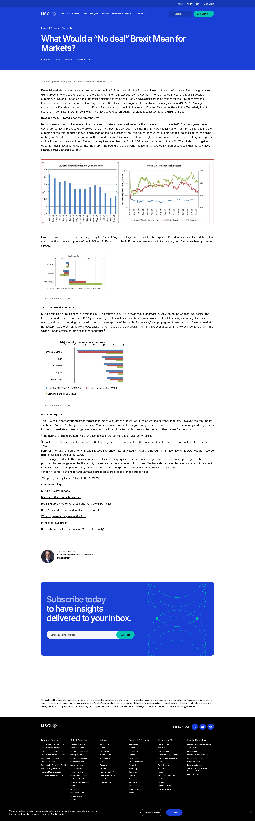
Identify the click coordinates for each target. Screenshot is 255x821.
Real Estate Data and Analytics (53, 755)
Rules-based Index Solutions (52, 744)
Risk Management (77, 748)
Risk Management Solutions (52, 775)
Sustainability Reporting (79, 782)
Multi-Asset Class (77, 793)
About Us (161, 748)
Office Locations (164, 786)
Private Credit (134, 765)
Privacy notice (192, 751)
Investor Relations (165, 789)
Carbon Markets (76, 769)
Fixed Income (75, 789)
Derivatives (133, 751)
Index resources (106, 782)
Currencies (133, 748)
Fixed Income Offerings (50, 748)
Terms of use (192, 748)
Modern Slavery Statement (197, 755)
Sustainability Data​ (77, 779)
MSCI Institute (163, 779)
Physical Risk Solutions (79, 775)
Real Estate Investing (78, 758)
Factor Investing (76, 765)
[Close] (251, 812)
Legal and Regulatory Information (200, 744)
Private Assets (76, 796)
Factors (102, 748)
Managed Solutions (78, 755)
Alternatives (133, 744)
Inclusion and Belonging (167, 758)
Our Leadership (164, 751)
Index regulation (193, 762)
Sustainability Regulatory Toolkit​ (53, 765)
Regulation (133, 782)
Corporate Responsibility (168, 755)
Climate (103, 762)
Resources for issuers (196, 765)
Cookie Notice (58, 814)
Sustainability (105, 758)
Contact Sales (204, 13)
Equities (73, 786)
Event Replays (163, 765)
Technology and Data (166, 775)
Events (160, 762)
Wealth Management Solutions (53, 769)
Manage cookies (193, 774)
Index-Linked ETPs (107, 772)
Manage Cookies (152, 812)
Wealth (131, 793)
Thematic (103, 765)
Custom (103, 769)
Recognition (162, 772)
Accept (174, 812)
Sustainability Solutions (50, 758)
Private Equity (134, 769)
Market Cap (104, 744)
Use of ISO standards (195, 758)
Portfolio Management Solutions (53, 772)
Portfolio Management (79, 751)
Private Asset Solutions (50, 751)
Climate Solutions (48, 762)
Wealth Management (78, 744)
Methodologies (106, 779)
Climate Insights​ (76, 772)
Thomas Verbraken (63, 59)
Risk (130, 786)
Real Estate (74, 800)
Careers (161, 782)
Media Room (163, 769)
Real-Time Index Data (108, 775)
